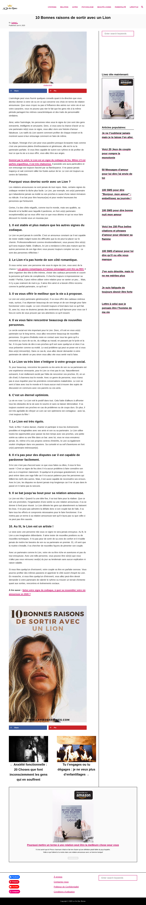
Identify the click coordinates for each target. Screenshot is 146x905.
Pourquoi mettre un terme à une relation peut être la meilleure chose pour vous (73, 845)
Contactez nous (61, 882)
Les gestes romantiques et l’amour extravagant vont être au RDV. (51, 269)
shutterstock (48, 85)
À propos (58, 877)
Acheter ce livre (73, 858)
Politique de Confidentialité (66, 887)
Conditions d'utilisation (64, 892)
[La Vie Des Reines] (19, 7)
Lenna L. (14, 22)
